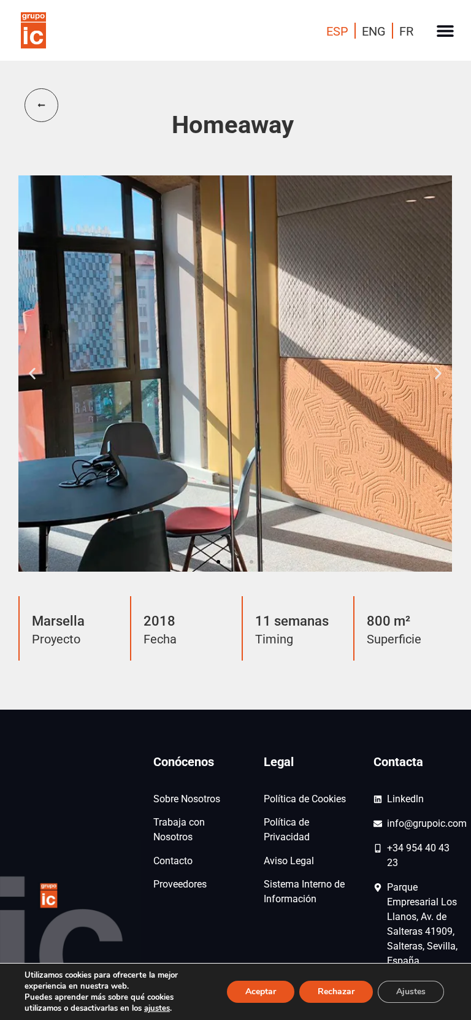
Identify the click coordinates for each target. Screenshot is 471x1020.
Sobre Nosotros (186, 799)
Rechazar (336, 991)
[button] (445, 30)
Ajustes (411, 991)
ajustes (157, 1008)
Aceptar (260, 991)
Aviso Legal (289, 861)
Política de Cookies (305, 799)
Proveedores (180, 884)
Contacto (173, 861)
